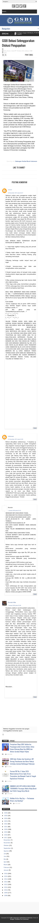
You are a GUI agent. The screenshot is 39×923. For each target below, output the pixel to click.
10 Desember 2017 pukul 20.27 (15, 192)
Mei (5, 859)
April (5, 862)
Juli (5, 853)
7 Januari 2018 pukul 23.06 (14, 605)
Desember (7, 840)
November (7, 842)
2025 (6, 815)
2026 (6, 813)
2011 (6, 887)
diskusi (27, 51)
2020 (6, 829)
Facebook (24, 6)
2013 (6, 882)
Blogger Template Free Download (19, 919)
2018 (6, 835)
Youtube (17, 6)
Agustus (6, 851)
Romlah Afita (12, 602)
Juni (5, 856)
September (7, 848)
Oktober (6, 845)
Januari (6, 870)
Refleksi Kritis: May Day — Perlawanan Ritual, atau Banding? (22, 799)
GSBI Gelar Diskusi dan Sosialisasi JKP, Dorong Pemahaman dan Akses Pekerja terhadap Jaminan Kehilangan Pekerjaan (22, 761)
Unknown (11, 436)
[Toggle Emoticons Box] (3, 735)
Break (5, 34)
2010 (6, 890)
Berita (5, 51)
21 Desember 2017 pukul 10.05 (15, 439)
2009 (6, 892)
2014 (6, 879)
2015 (6, 876)
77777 (10, 190)
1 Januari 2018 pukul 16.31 (14, 510)
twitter (20, 6)
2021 (6, 826)
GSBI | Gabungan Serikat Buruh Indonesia (21, 917)
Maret (6, 864)
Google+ (13, 6)
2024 (6, 818)
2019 (6, 832)
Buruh (8, 51)
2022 (6, 824)
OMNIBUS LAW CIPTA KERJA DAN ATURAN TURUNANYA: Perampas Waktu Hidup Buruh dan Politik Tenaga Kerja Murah (23, 788)
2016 (6, 873)
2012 (6, 884)
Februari (7, 867)
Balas (35, 428)
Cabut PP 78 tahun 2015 (17, 51)
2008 (6, 895)
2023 (6, 821)
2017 (6, 837)
